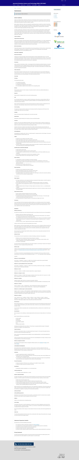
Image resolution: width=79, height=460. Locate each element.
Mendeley (41, 342)
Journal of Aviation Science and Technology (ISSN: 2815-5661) (29, 3)
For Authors (55, 16)
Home (15, 8)
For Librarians (55, 17)
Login (65, 0)
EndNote (17, 343)
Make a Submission (57, 9)
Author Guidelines (36, 424)
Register (62, 0)
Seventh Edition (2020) (31, 249)
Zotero (46, 342)
